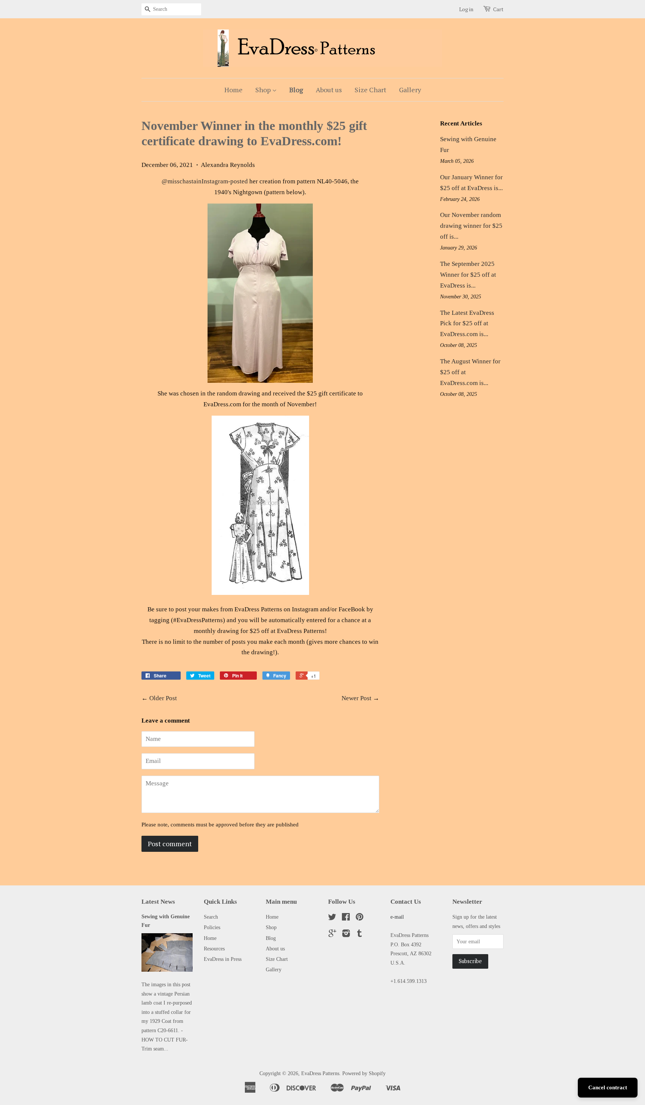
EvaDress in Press (223, 959)
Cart (498, 9)
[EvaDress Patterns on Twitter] (332, 918)
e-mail (397, 917)
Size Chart (370, 89)
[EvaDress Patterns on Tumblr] (359, 935)
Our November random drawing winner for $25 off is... (471, 225)
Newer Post (356, 698)
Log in (466, 9)
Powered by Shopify (364, 1073)
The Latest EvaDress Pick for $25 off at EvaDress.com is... (467, 323)
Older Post (163, 698)
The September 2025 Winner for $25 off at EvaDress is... (468, 274)
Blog (296, 89)
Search (211, 917)
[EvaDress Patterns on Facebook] (346, 918)
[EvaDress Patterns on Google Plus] (332, 935)
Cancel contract (607, 1087)
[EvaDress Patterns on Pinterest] (359, 918)
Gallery (410, 89)
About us (329, 89)
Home (233, 89)
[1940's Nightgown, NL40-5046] (260, 293)
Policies (212, 927)
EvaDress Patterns (320, 1073)
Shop (263, 89)
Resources (214, 949)
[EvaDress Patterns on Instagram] (346, 935)
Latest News (158, 901)
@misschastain (205, 181)
